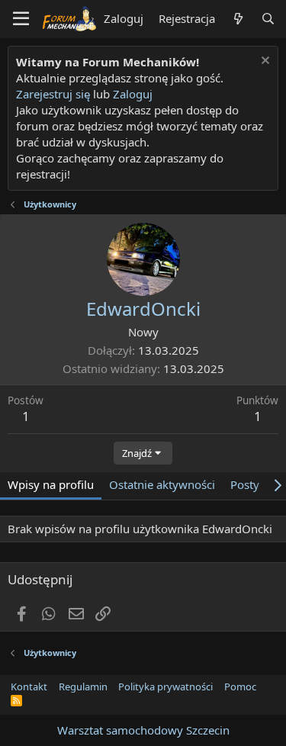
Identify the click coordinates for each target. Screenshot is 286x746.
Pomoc (240, 686)
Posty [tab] (244, 484)
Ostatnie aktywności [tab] (162, 484)
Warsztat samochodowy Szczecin (143, 730)
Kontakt (29, 686)
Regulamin (83, 686)
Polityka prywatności (165, 686)
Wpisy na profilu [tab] (51, 484)
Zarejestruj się (53, 93)
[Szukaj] (268, 19)
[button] (21, 19)
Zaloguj (133, 93)
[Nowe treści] (237, 19)
